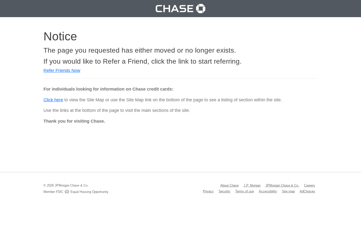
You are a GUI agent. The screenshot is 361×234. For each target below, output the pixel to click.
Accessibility (268, 191)
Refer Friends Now (61, 70)
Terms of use (244, 191)
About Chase (229, 185)
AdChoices (307, 191)
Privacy (208, 191)
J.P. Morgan (252, 185)
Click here (53, 99)
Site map (288, 191)
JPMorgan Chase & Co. (282, 185)
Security (224, 191)
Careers (309, 185)
